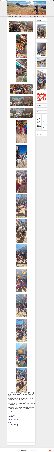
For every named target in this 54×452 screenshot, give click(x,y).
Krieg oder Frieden (38, 116)
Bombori (16, 16)
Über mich (34, 16)
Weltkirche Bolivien (44, 117)
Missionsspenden (29, 16)
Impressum (43, 16)
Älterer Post (33, 444)
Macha (13, 16)
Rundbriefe (24, 16)
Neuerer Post (9, 444)
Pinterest (44, 129)
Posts (38, 133)
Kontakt (20, 16)
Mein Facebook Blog (44, 123)
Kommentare (39, 134)
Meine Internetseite (44, 115)
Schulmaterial (39, 16)
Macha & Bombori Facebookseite (44, 125)
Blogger (35, 450)
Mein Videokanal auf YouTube (44, 121)
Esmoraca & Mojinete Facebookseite (44, 127)
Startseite (9, 16)
